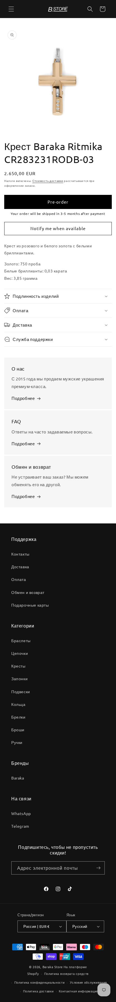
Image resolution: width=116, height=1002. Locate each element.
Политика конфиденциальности (39, 982)
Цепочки (19, 653)
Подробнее (23, 398)
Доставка (20, 566)
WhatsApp (21, 813)
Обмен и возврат (27, 592)
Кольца (18, 704)
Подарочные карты (30, 604)
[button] (11, 9)
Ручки (17, 742)
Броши (17, 729)
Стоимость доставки (47, 181)
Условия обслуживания (88, 982)
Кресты (18, 665)
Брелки (18, 716)
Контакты (20, 553)
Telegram (20, 826)
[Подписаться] (98, 868)
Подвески (20, 691)
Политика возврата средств (66, 973)
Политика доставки (38, 991)
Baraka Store (53, 966)
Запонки (19, 678)
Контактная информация (78, 991)
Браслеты (21, 640)
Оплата (18, 579)
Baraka (17, 777)
